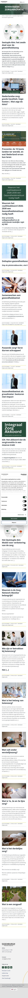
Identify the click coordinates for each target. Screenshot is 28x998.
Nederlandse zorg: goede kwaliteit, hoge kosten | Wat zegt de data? (12, 100)
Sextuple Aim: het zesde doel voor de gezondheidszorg (14, 45)
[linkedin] (11, 967)
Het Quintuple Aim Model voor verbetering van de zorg (13, 543)
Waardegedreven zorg (12, 324)
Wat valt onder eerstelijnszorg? (10, 751)
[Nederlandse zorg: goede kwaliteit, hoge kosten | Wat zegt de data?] (14, 86)
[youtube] (8, 967)
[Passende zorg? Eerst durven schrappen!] (14, 337)
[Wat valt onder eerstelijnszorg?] (14, 739)
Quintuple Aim (5, 53)
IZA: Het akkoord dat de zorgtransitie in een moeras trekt (14, 442)
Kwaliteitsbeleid (9, 986)
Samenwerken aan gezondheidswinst (11, 296)
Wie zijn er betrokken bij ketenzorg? (12, 650)
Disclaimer (21, 986)
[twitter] (6, 967)
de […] (17, 362)
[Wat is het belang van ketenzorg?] (14, 690)
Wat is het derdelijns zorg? (12, 850)
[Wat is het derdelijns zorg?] (14, 838)
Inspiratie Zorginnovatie (17, 15)
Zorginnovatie (8, 15)
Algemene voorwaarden (16, 984)
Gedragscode (15, 986)
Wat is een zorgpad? (12, 904)
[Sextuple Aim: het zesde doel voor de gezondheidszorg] (14, 32)
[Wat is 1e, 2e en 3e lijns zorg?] (14, 790)
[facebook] (3, 967)
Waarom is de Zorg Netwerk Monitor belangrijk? (11, 593)
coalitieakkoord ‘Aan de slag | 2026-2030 (14, 228)
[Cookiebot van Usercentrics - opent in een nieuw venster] (21, 475)
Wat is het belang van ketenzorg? (12, 701)
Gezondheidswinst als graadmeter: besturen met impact (13, 394)
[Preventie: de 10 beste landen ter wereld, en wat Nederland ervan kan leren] (14, 138)
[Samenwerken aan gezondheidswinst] (14, 285)
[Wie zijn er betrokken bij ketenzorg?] (14, 638)
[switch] (25, 501)
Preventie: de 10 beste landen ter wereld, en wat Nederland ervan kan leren (13, 153)
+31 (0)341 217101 (6, 959)
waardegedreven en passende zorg (16, 316)
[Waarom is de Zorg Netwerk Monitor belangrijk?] (14, 579)
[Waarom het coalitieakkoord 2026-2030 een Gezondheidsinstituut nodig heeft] (14, 193)
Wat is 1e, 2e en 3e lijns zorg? (13, 802)
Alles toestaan (14, 518)
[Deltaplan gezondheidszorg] (14, 251)
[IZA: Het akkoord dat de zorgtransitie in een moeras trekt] (14, 429)
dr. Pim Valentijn (6, 71)
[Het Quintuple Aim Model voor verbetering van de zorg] (14, 529)
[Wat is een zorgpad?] (14, 894)
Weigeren (14, 522)
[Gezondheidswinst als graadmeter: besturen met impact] (14, 381)
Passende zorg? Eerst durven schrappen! (12, 349)
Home (3, 15)
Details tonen (21, 514)
